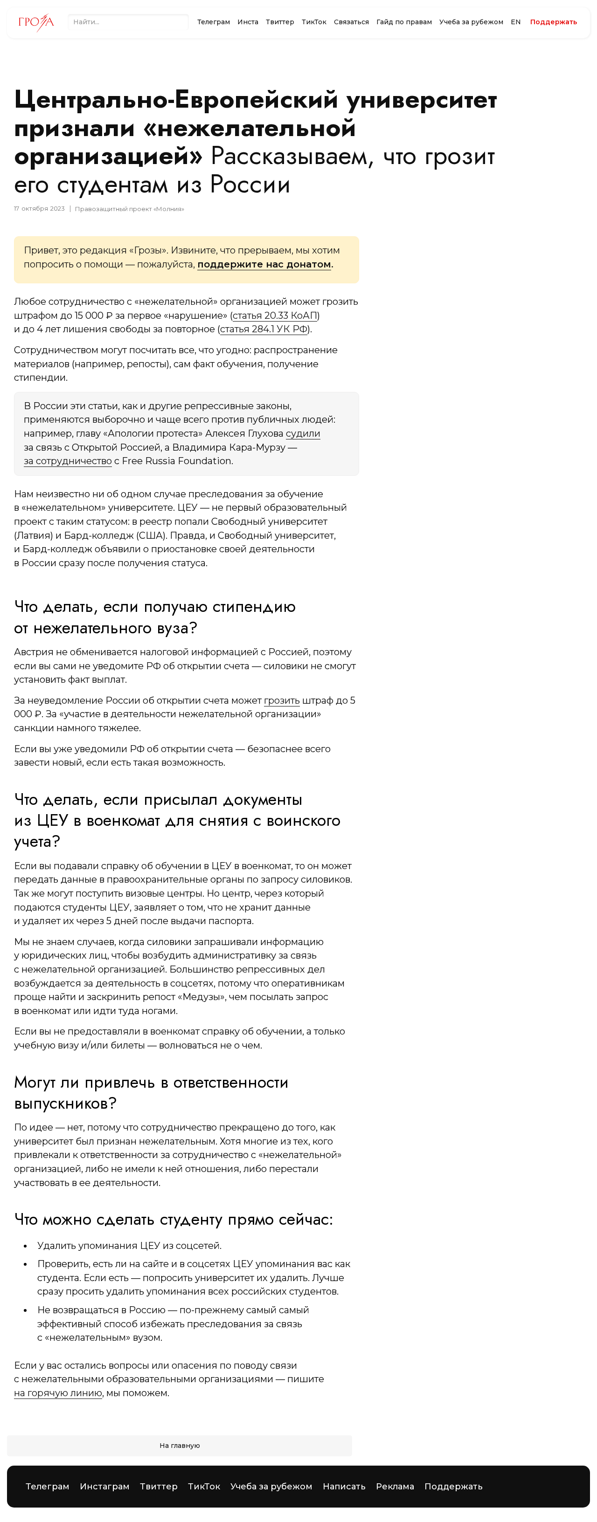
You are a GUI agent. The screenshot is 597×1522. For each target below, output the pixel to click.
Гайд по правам (404, 22)
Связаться (351, 22)
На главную (180, 1445)
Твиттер (280, 22)
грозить (282, 700)
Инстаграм (105, 1486)
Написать (344, 1486)
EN (516, 22)
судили (303, 433)
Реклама (395, 1486)
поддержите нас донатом (264, 264)
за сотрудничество (68, 460)
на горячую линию (58, 1393)
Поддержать (453, 1486)
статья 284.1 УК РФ (263, 329)
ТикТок (314, 22)
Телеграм (213, 22)
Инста (247, 22)
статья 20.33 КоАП (275, 315)
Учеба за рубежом (471, 22)
